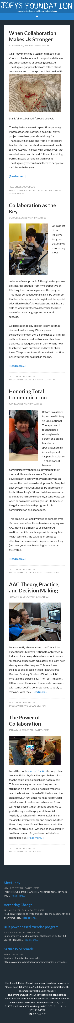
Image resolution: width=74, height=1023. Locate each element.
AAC (26, 706)
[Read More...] (18, 895)
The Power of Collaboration (25, 720)
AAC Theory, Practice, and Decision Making (34, 587)
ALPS (26, 190)
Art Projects (36, 190)
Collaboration (52, 190)
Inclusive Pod (16, 193)
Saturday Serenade (19, 949)
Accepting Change (18, 905)
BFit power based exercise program (31, 927)
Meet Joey (12, 883)
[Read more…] (17, 176)
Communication (50, 572)
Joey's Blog (28, 187)
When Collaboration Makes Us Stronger (32, 36)
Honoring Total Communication (28, 394)
